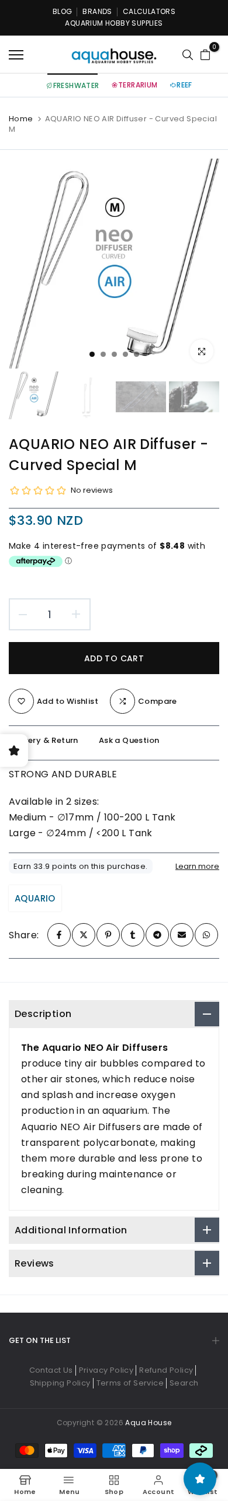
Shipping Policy (60, 1382)
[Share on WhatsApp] (206, 934)
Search (184, 1382)
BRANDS (97, 11)
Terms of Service (130, 1382)
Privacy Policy (106, 1370)
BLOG (62, 11)
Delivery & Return (43, 740)
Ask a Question (129, 740)
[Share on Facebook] (59, 934)
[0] (205, 55)
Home (21, 119)
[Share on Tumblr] (132, 934)
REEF (184, 85)
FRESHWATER (76, 85)
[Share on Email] (182, 934)
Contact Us (51, 1370)
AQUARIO (35, 898)
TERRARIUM (138, 85)
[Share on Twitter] (83, 934)
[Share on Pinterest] (108, 934)
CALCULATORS (149, 11)
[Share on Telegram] (157, 934)
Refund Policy (166, 1370)
